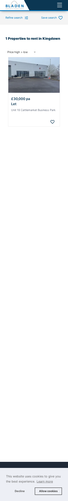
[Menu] (60, 5)
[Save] (52, 121)
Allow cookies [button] (48, 491)
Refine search (14, 17)
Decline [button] (20, 491)
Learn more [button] (45, 481)
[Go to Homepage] (14, 5)
